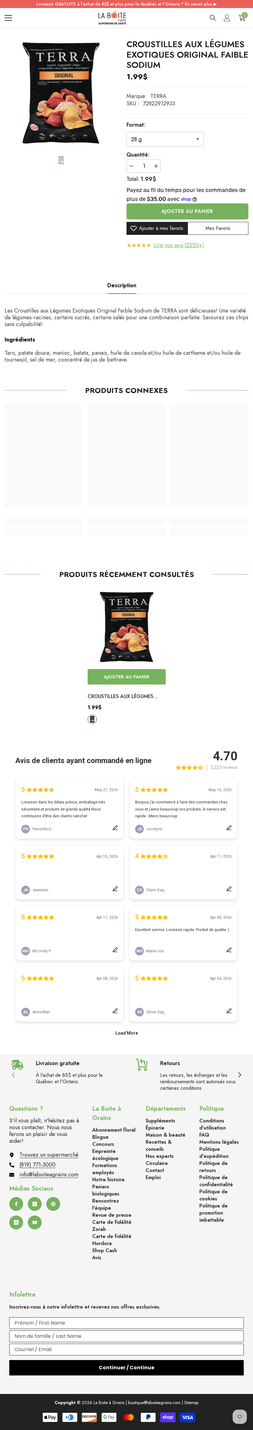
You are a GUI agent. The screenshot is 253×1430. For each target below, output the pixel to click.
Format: (136, 125)
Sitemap (191, 1402)
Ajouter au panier (188, 211)
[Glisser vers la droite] (239, 1075)
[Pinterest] (53, 1204)
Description (121, 285)
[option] (61, 93)
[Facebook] (16, 1204)
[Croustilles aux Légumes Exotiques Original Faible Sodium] (127, 627)
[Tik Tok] (16, 1222)
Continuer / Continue (126, 1367)
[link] (44, 521)
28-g (92, 719)
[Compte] (227, 17)
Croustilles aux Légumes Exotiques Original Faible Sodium (122, 697)
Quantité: (138, 154)
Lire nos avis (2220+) (179, 245)
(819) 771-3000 (37, 1165)
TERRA (158, 96)
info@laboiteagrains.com (48, 1175)
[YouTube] (35, 1222)
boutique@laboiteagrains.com (154, 1402)
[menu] (8, 18)
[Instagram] (35, 1204)
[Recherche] (213, 18)
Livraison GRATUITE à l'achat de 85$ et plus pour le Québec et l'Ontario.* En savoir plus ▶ (126, 4)
